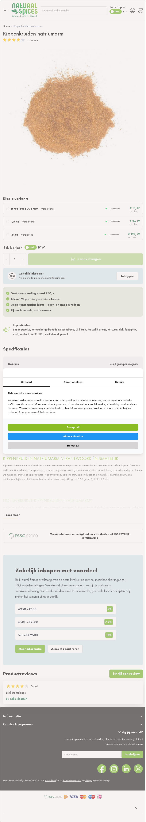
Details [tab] (119, 381)
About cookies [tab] (73, 381)
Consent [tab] (26, 381)
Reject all (73, 445)
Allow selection (73, 436)
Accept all (73, 427)
